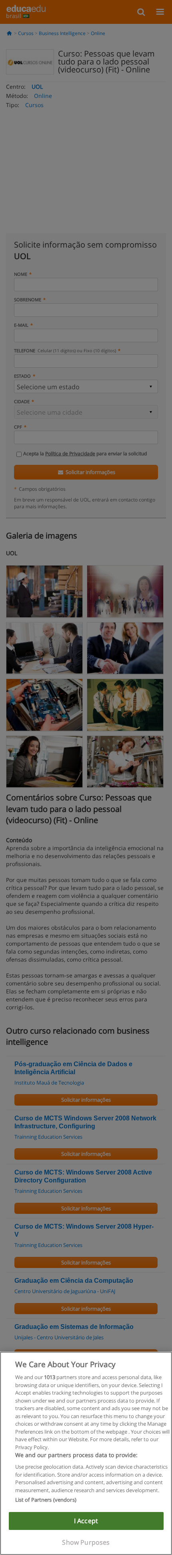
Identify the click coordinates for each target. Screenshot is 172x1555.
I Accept (86, 1520)
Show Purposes (86, 1542)
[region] (86, 1453)
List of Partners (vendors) (45, 1499)
